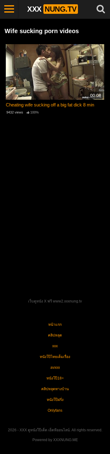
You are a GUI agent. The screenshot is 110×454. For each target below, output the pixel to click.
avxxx (55, 367)
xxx (55, 346)
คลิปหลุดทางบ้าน (55, 389)
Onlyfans (55, 410)
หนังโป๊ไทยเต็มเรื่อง (55, 357)
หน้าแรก (55, 324)
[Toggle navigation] (9, 9)
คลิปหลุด (55, 335)
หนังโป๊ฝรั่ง (55, 400)
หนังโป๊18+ (55, 378)
